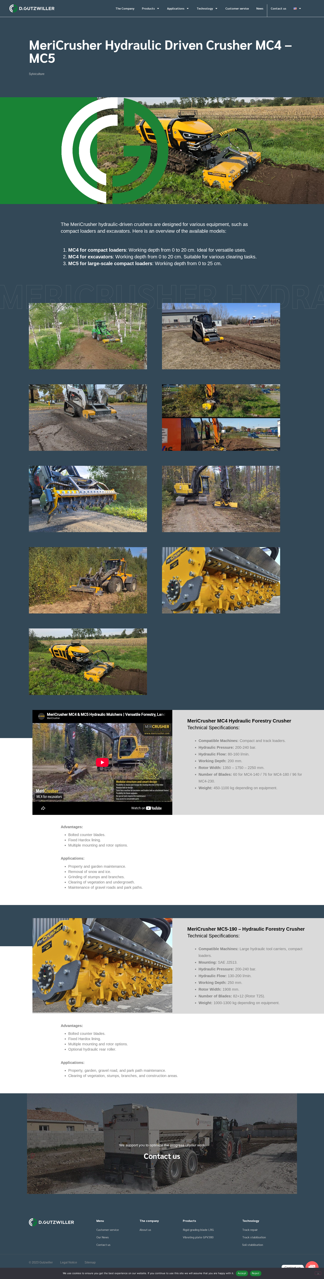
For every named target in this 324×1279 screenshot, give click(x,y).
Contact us (278, 8)
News (259, 8)
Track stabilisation (254, 1237)
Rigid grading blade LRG (198, 1230)
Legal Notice (68, 1262)
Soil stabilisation (252, 1245)
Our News (102, 1237)
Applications (175, 8)
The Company (125, 8)
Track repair (250, 1230)
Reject (256, 1273)
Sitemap (90, 1262)
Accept (242, 1273)
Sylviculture (36, 74)
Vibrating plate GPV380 (198, 1237)
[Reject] (318, 1273)
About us (145, 1230)
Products (148, 8)
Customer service (237, 8)
